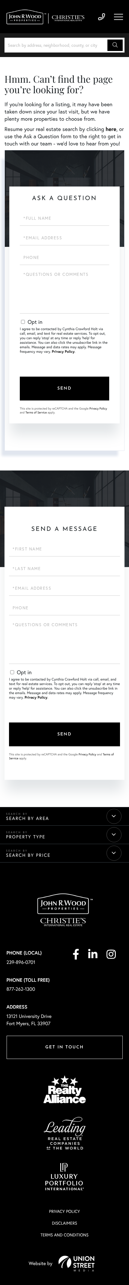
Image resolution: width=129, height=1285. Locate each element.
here (111, 128)
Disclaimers (64, 1223)
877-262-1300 (21, 989)
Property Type (25, 837)
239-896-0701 (101, 17)
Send (64, 388)
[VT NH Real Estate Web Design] (76, 1263)
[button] (115, 45)
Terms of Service (36, 412)
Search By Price (28, 855)
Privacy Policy (63, 351)
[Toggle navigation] (118, 17)
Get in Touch (64, 1047)
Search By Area (27, 818)
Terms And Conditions (64, 1235)
